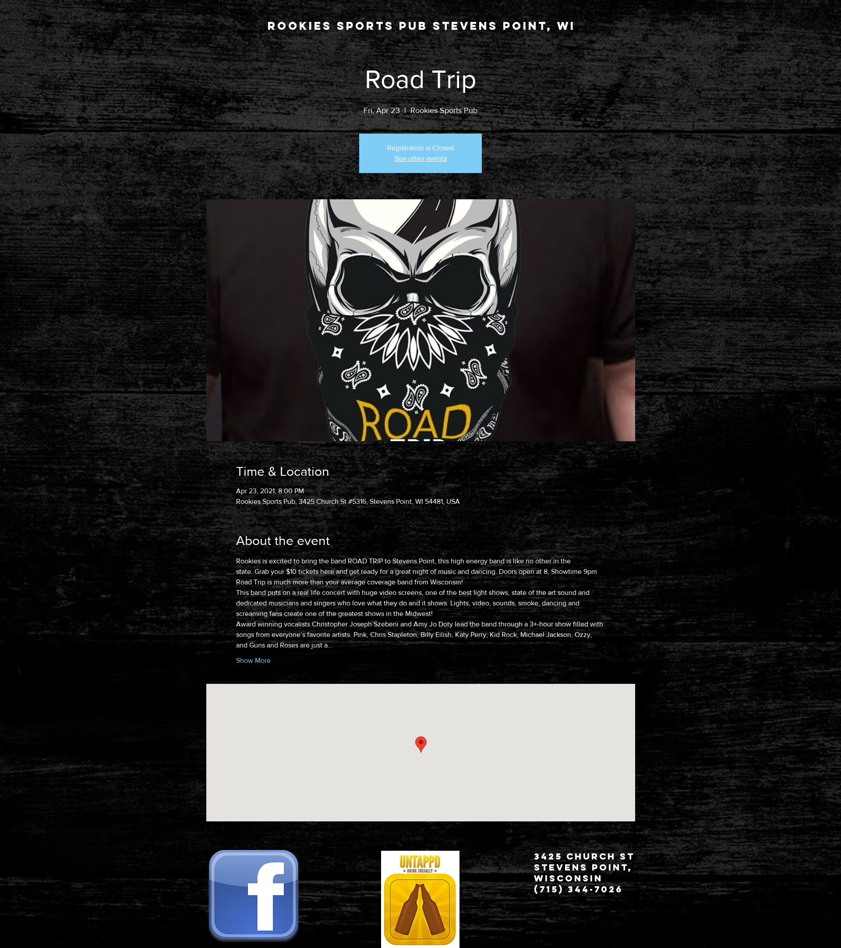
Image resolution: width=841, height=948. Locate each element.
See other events (421, 158)
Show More (253, 660)
